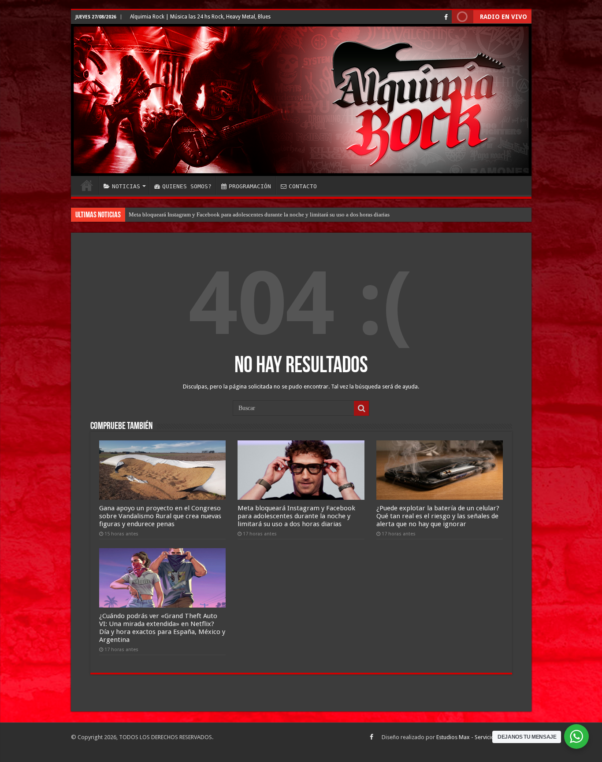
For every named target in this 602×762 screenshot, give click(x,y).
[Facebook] (446, 17)
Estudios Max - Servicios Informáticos (483, 737)
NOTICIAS (126, 186)
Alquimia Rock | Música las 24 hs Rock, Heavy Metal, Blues (200, 17)
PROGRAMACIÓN (250, 186)
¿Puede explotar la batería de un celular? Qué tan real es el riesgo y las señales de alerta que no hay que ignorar (437, 516)
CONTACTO (303, 186)
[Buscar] (361, 408)
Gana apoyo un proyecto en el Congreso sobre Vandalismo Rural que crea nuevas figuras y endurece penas (160, 516)
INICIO (86, 185)
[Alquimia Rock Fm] (301, 100)
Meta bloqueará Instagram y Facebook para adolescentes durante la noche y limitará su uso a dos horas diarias (259, 214)
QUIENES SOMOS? (187, 186)
